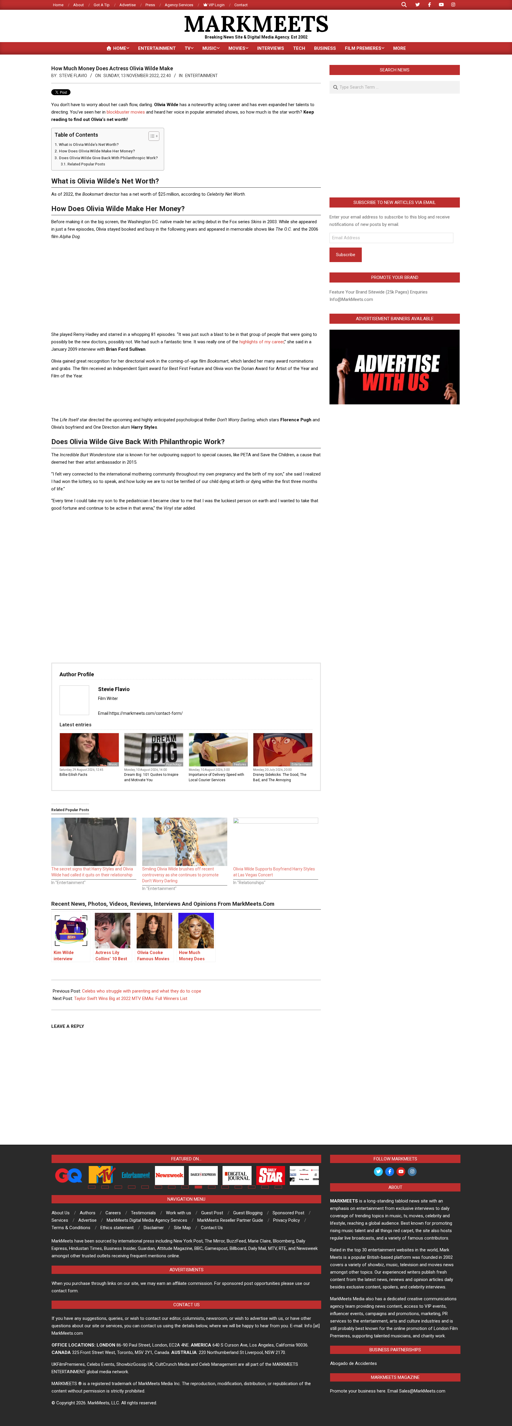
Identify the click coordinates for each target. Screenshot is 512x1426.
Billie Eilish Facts (73, 775)
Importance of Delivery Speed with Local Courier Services (216, 777)
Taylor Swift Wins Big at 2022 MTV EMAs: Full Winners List (130, 998)
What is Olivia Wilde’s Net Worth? (89, 144)
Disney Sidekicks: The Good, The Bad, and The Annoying (279, 777)
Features (240, 764)
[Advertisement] (186, 286)
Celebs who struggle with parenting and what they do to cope (141, 991)
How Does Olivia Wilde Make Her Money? (97, 151)
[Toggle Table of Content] (151, 136)
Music (113, 764)
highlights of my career (261, 341)
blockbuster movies (126, 112)
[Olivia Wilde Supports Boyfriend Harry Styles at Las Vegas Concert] (275, 842)
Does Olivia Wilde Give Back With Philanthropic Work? (108, 157)
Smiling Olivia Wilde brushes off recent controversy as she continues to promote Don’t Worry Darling (180, 875)
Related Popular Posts (86, 164)
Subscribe (345, 254)
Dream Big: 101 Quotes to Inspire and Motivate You (151, 777)
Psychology (174, 764)
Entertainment (201, 75)
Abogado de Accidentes (353, 1363)
